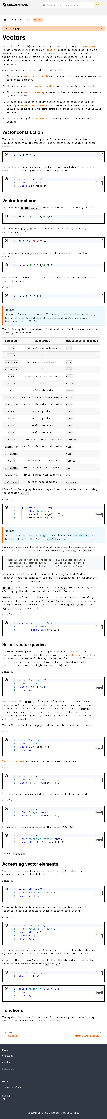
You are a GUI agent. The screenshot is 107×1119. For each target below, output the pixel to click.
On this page (12, 28)
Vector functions (13, 761)
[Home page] (5, 20)
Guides (6, 1062)
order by (51, 49)
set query (89, 46)
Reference (8, 1069)
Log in (99, 4)
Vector (42, 1020)
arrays (90, 314)
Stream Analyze (12, 1087)
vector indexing (33, 92)
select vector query (34, 105)
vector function (45, 86)
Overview (7, 1055)
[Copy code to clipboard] (101, 559)
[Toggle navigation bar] (2, 13)
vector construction (36, 76)
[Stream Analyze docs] (16, 5)
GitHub (6, 1096)
